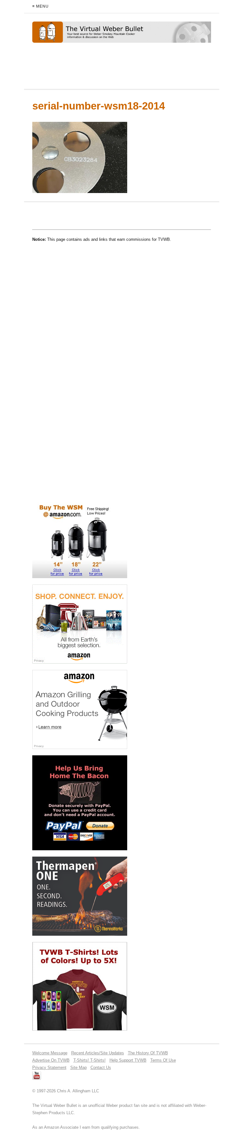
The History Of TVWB (148, 1053)
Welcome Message (49, 1053)
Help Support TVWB (127, 1060)
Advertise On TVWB (51, 1060)
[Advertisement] (106, 68)
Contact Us (100, 1067)
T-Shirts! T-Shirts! (89, 1060)
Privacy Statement (49, 1067)
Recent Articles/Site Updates (97, 1053)
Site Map (78, 1067)
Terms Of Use (163, 1060)
